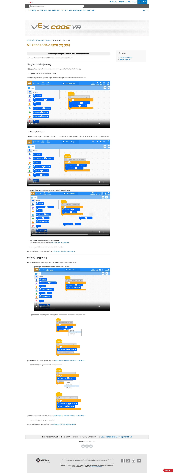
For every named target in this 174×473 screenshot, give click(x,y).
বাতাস (70, 10)
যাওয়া (45, 10)
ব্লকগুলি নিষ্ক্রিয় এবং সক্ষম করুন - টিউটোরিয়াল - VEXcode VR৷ (70, 360)
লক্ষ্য (49, 10)
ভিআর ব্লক (48, 40)
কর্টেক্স (93, 10)
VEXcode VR (77, 10)
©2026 (94, 463)
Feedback (168, 470)
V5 (62, 10)
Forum (134, 2)
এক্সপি (58, 10)
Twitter (87, 446)
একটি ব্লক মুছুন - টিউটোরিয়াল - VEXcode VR (64, 251)
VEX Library (32, 10)
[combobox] (56, 6)
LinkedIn (91, 446)
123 (41, 10)
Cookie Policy (84, 467)
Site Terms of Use (77, 467)
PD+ (129, 2)
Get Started (113, 2)
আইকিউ (54, 10)
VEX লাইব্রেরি (30, 40)
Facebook (83, 446)
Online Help (142, 2)
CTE (66, 10)
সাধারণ (88, 10)
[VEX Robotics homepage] (30, 2)
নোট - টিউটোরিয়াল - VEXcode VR (60, 242)
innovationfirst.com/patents (96, 466)
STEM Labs (123, 2)
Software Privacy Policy (92, 467)
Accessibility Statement (103, 467)
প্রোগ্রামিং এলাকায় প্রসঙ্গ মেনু (126, 57)
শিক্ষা (84, 10)
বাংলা (144, 10)
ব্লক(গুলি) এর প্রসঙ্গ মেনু (125, 59)
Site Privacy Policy (69, 467)
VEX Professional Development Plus (116, 437)
